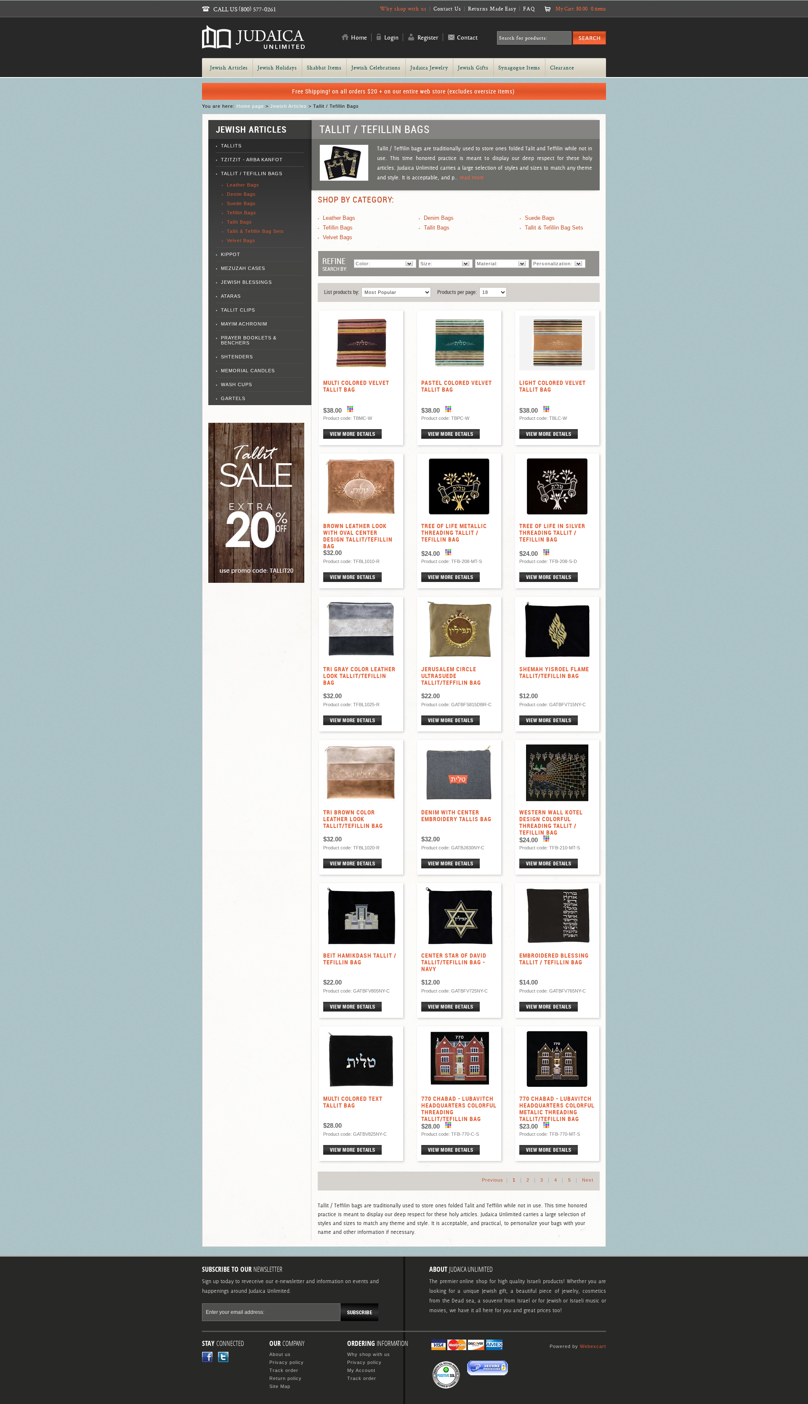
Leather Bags (243, 184)
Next (587, 1179)
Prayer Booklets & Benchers (248, 340)
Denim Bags (241, 194)
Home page (250, 106)
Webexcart (593, 1346)
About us (280, 1354)
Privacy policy (286, 1362)
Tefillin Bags (241, 212)
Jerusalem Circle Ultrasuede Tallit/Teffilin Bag (451, 676)
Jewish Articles (288, 106)
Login (391, 38)
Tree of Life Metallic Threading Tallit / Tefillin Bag (454, 533)
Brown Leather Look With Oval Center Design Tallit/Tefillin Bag (358, 536)
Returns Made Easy (492, 8)
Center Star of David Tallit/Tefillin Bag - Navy (453, 962)
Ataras (231, 296)
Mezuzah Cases (243, 268)
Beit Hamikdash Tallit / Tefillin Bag (359, 959)
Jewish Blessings (246, 282)
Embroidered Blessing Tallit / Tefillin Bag (554, 959)
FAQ (529, 8)
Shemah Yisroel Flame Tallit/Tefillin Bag (554, 672)
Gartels (233, 398)
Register (428, 38)
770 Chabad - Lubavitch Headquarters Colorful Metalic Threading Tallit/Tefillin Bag (557, 1108)
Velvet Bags (241, 240)
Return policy (285, 1378)
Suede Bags (241, 203)
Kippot (230, 254)
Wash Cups (236, 384)
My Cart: (581, 8)
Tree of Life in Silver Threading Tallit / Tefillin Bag (552, 533)
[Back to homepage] (253, 45)
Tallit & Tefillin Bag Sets (255, 231)
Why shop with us (403, 8)
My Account (361, 1370)
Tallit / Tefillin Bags (251, 173)
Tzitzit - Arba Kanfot (252, 159)
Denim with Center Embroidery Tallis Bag (456, 815)
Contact (467, 38)
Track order (283, 1370)
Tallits (231, 145)
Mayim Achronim (244, 323)
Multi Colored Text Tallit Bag (353, 1102)
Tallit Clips (238, 309)
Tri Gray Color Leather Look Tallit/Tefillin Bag (359, 676)
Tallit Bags (239, 221)
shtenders (237, 356)
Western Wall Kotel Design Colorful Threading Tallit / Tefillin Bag (551, 822)
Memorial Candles (248, 370)
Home (359, 38)
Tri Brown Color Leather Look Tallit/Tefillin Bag (353, 819)
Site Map (279, 1386)
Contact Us (447, 8)
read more (472, 177)
